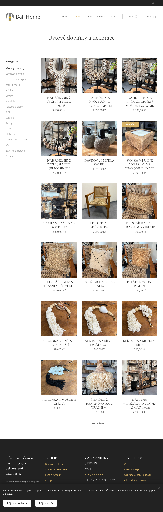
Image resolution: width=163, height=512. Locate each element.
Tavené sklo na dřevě (17, 139)
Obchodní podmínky (135, 480)
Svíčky (9, 128)
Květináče (11, 90)
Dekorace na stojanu (16, 79)
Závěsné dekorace (15, 150)
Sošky (8, 112)
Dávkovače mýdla (15, 73)
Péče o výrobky (53, 474)
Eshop (48, 480)
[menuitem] (65, 17)
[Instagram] (153, 3)
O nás (127, 464)
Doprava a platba (54, 464)
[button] (132, 17)
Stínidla (10, 117)
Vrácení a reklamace (56, 469)
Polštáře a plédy (14, 106)
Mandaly (10, 101)
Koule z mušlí (13, 84)
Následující (98, 422)
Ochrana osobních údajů (137, 474)
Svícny (9, 123)
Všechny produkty (15, 68)
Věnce (9, 145)
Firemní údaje (131, 469)
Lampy (9, 95)
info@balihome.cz (94, 474)
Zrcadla (10, 156)
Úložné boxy (12, 134)
